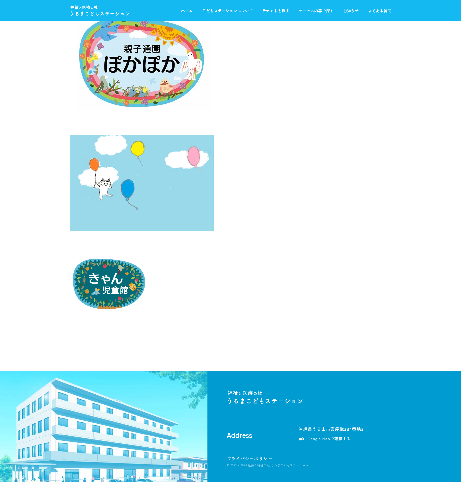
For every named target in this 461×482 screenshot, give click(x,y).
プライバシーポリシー (250, 458)
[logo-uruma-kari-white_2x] (100, 7)
